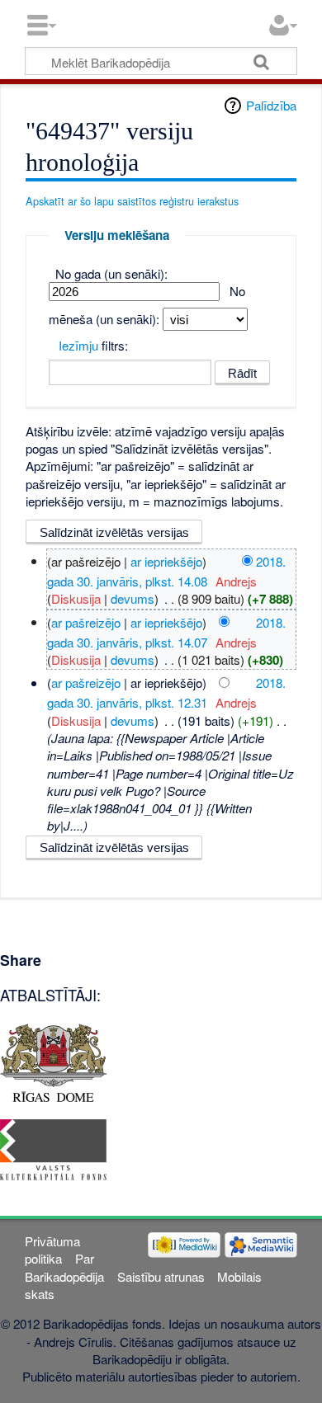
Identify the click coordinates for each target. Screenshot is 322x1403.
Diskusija (76, 598)
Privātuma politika (52, 1249)
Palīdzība (271, 105)
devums (132, 598)
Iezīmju (78, 345)
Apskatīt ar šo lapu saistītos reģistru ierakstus (132, 201)
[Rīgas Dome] (53, 1061)
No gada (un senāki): (111, 273)
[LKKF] (53, 1147)
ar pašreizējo (86, 621)
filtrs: (93, 345)
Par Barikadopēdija (64, 1267)
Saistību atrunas (161, 1276)
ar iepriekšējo (166, 560)
